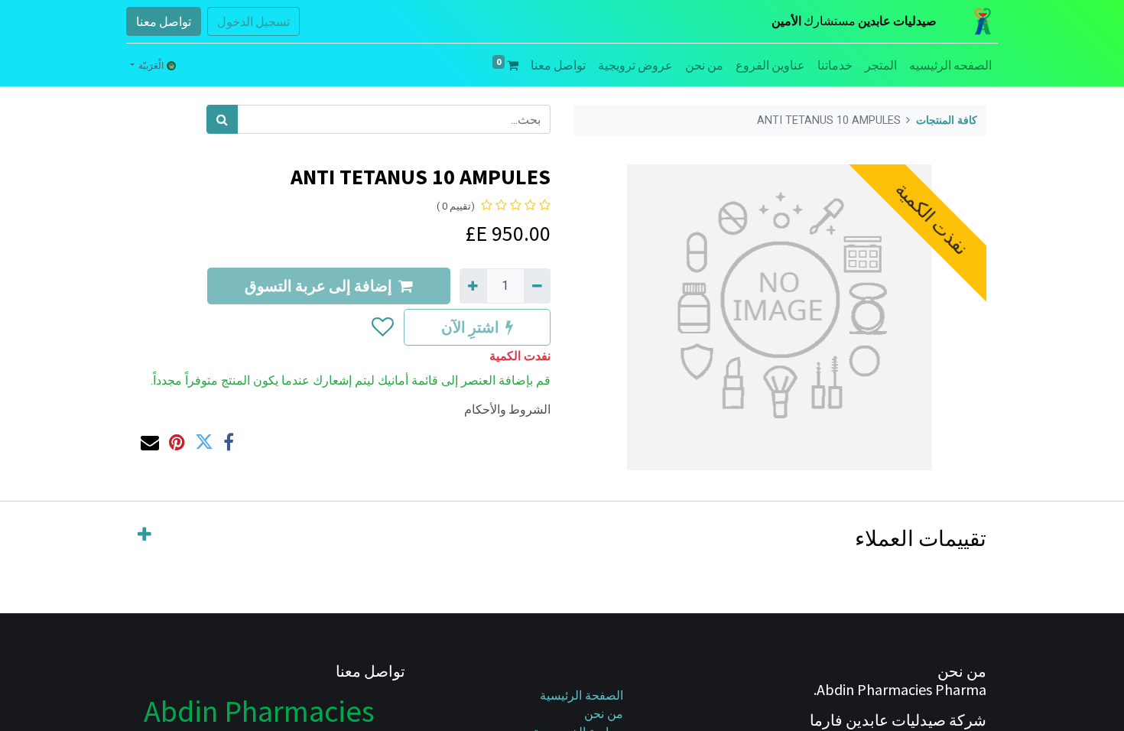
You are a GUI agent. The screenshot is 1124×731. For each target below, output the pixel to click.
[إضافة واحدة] (473, 286)
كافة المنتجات (946, 120)
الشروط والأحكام (507, 409)
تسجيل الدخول (253, 21)
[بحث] (222, 119)
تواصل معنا (163, 21)
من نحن (603, 714)
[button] (381, 327)
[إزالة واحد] (537, 286)
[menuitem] (950, 65)
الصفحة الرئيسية (581, 695)
